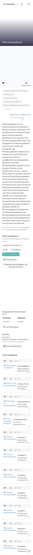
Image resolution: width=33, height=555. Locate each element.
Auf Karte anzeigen (10, 254)
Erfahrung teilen (10, 259)
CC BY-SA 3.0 (10, 229)
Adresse (5, 249)
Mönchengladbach (24, 227)
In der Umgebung (16, 249)
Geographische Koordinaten (12, 245)
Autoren (17, 229)
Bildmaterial (23, 229)
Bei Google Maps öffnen (12, 346)
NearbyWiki (10, 4)
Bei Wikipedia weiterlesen (18, 266)
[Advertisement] (16, 63)
